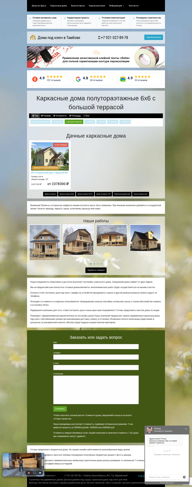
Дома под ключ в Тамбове (58, 37)
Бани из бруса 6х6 (140, 194)
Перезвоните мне (153, 37)
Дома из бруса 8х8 (67, 194)
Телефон (56, 353)
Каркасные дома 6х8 (122, 194)
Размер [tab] (47, 115)
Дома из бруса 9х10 (85, 194)
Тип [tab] (36, 115)
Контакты (133, 5)
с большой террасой (74, 122)
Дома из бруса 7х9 (103, 194)
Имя (55, 342)
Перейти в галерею (95, 270)
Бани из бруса (78, 5)
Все (87, 115)
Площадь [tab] (76, 115)
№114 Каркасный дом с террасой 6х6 (49, 172)
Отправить (60, 409)
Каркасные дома (58, 5)
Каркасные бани (97, 5)
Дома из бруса (39, 5)
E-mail (55, 363)
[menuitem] (39, 5)
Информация (115, 5)
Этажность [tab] (61, 115)
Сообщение (58, 374)
